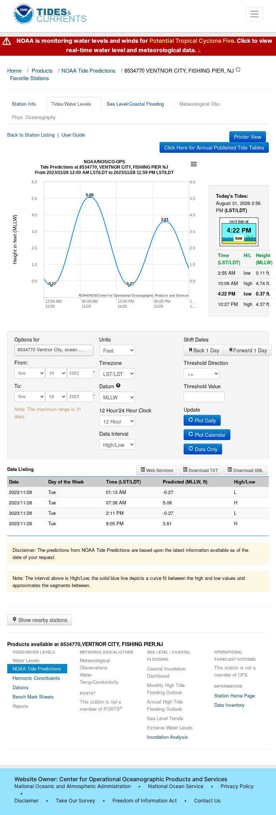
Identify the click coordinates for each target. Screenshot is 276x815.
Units (105, 339)
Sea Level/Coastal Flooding (135, 103)
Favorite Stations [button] (30, 78)
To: (18, 385)
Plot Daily (204, 420)
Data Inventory (229, 704)
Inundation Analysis (167, 736)
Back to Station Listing (31, 134)
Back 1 (206, 350)
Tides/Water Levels (71, 103)
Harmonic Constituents (36, 677)
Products (42, 70)
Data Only (205, 449)
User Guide (73, 134)
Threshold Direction (206, 362)
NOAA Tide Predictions (88, 70)
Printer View (247, 136)
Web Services (159, 470)
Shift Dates (196, 339)
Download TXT (203, 470)
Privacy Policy (237, 786)
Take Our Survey (76, 800)
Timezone (110, 362)
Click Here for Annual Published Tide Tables (214, 147)
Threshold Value (202, 386)
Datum (107, 386)
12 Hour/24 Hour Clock (125, 410)
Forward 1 (250, 350)
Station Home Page (234, 695)
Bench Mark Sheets (33, 696)
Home (14, 70)
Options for (27, 339)
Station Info (24, 103)
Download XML (247, 470)
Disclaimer (26, 800)
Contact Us (207, 800)
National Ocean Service (175, 786)
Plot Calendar (209, 434)
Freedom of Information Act (144, 800)
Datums (21, 687)
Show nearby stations (42, 619)
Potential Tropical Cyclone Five (192, 40)
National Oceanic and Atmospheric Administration (72, 786)
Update (192, 409)
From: (21, 362)
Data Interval (113, 433)
